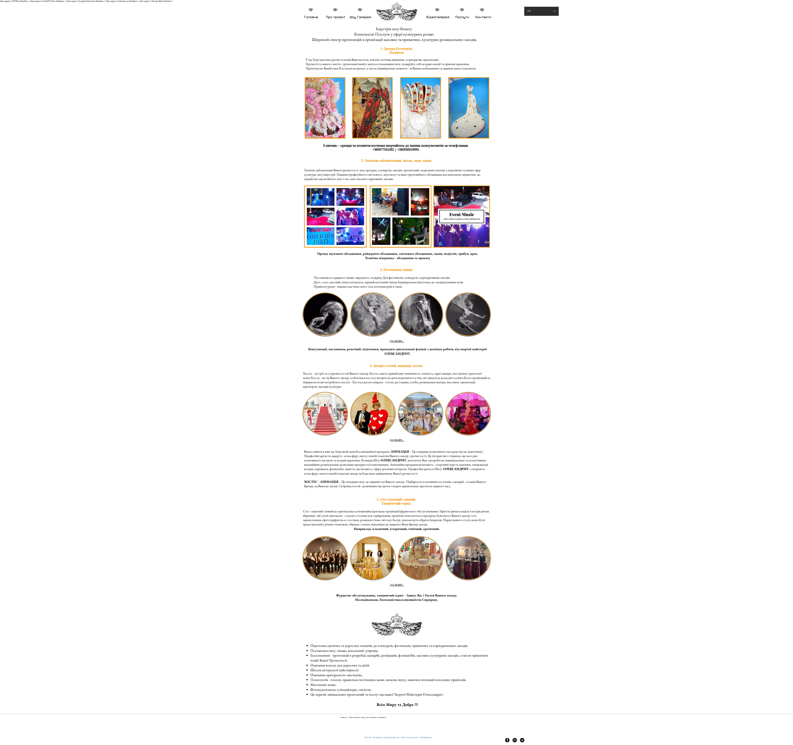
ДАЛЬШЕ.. (397, 585)
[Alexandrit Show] (507, 740)
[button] (325, 314)
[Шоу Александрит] (522, 740)
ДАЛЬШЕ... (396, 341)
